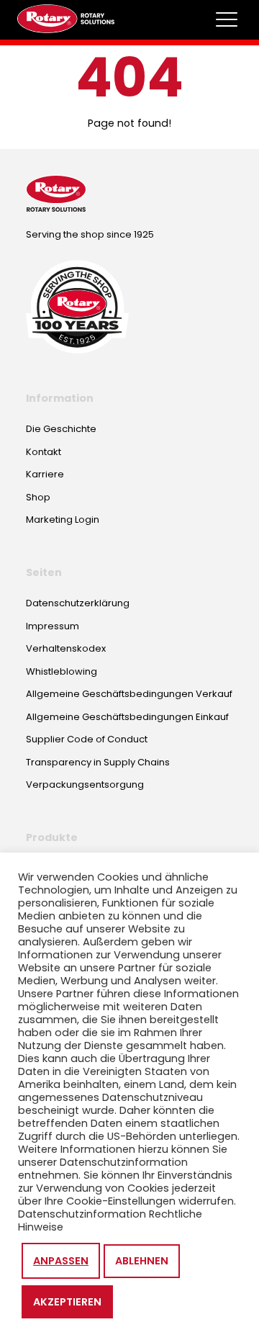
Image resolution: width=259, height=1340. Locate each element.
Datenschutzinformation (82, 1214)
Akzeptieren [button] (67, 1302)
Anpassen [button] (60, 1261)
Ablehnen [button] (141, 1261)
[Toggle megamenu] (227, 19)
